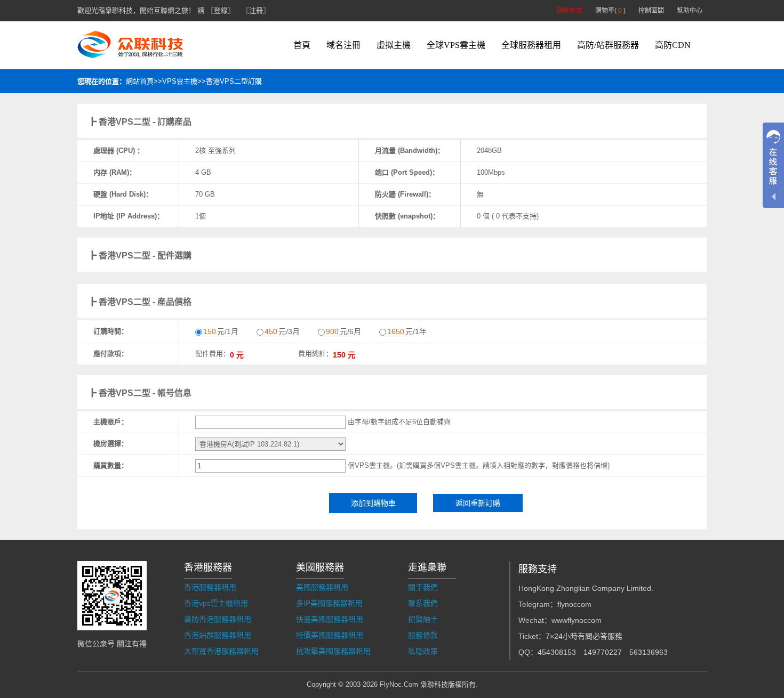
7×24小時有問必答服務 (584, 636)
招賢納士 (423, 619)
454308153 (557, 652)
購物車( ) (610, 10)
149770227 (602, 652)
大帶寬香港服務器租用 (221, 651)
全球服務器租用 (531, 45)
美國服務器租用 (322, 587)
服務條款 (423, 635)
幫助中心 (689, 10)
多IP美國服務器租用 (329, 603)
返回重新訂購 (477, 503)
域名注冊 (343, 45)
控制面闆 (651, 10)
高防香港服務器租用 (217, 619)
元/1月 (220, 331)
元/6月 (343, 331)
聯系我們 (423, 603)
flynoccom (574, 604)
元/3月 (282, 331)
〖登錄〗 (221, 10)
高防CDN (673, 45)
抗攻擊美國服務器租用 (333, 651)
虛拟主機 (394, 45)
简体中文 (569, 10)
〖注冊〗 (256, 10)
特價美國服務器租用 (329, 635)
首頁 (301, 45)
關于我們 (423, 587)
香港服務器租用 (210, 587)
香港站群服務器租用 (217, 635)
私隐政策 (423, 651)
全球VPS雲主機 (456, 45)
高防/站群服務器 (608, 45)
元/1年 (407, 331)
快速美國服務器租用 (329, 619)
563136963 (648, 652)
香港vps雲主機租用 (216, 603)
